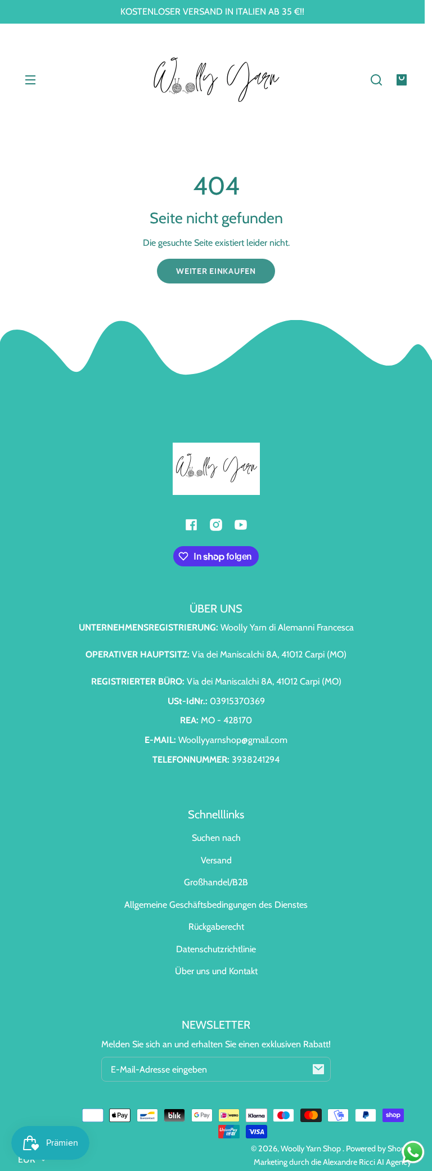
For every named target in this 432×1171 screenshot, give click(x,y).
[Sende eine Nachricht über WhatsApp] (413, 1152)
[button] (376, 79)
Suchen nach (216, 837)
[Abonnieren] (318, 1069)
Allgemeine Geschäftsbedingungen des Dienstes (216, 904)
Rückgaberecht (216, 926)
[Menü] (30, 79)
